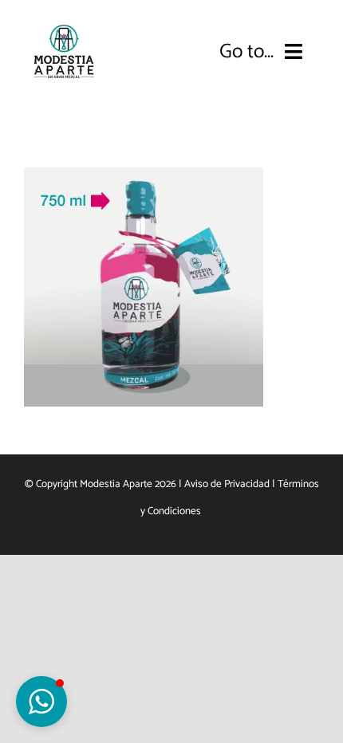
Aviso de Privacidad (227, 484)
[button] (41, 701)
